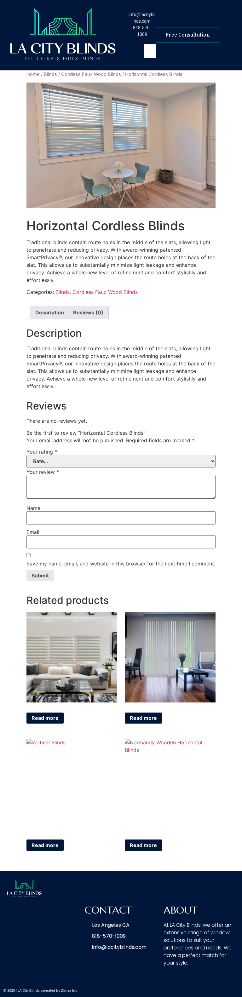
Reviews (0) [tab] (88, 312)
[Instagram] (232, 976)
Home (33, 74)
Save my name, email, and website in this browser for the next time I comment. (120, 563)
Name (33, 508)
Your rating (41, 451)
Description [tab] (49, 312)
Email (32, 532)
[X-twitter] (218, 976)
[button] (150, 51)
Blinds (50, 74)
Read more (45, 718)
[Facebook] (204, 976)
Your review (42, 471)
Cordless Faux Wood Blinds (91, 74)
